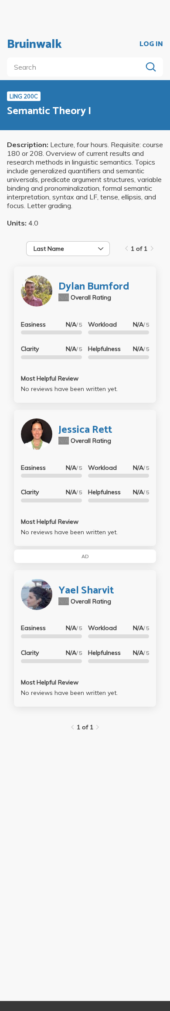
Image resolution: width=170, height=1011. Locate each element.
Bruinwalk (34, 44)
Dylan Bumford (93, 286)
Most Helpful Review (49, 378)
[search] (76, 67)
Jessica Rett (85, 429)
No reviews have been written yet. (69, 389)
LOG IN (151, 44)
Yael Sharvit (86, 590)
